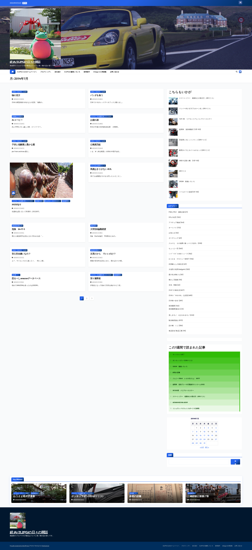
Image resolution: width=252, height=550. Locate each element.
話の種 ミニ (16, 275)
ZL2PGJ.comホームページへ (27, 72)
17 (204, 435)
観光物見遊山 (65, 201)
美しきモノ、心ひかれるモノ (52, 201)
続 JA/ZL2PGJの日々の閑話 (25, 61)
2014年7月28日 (97, 123)
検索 (170, 455)
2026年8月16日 (194, 499)
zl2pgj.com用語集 (100, 72)
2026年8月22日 (78, 499)
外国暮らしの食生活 (18, 116)
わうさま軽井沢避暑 (24, 496)
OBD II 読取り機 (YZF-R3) (189, 161)
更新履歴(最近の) (175, 309)
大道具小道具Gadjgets (177, 269)
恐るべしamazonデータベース (26, 278)
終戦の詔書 (135, 496)
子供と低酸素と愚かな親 (23, 144)
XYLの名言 (94, 225)
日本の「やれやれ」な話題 (20, 91)
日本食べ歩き (39, 201)
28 (193, 443)
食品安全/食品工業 (18, 225)
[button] (236, 72)
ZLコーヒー (17, 120)
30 (201, 443)
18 (208, 435)
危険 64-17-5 (18, 229)
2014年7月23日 (19, 208)
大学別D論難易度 (98, 229)
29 (197, 443)
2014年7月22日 (97, 173)
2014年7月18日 (97, 233)
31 (204, 443)
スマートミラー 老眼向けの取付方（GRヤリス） (197, 98)
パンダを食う (96, 95)
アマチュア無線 (174, 222)
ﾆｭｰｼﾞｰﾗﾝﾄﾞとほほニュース (98, 165)
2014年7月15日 (19, 282)
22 (197, 439)
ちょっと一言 (173, 248)
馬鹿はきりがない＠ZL (101, 169)
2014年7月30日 (97, 99)
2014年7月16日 (97, 257)
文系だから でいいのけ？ (103, 253)
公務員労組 (95, 144)
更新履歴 (172, 306)
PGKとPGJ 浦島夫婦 (176, 212)
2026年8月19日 (136, 499)
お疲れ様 (94, 120)
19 (212, 435)
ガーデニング (173, 238)
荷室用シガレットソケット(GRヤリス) (192, 140)
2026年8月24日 (20, 499)
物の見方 (16, 95)
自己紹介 (58, 72)
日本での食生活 (174, 290)
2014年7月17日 (19, 257)
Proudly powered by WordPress (19, 546)
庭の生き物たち (174, 274)
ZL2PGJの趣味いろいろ (72, 72)
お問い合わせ (114, 72)
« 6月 (202, 447)
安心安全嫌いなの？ (21, 253)
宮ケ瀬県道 (95, 278)
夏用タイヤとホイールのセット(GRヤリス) (194, 150)
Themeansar (45, 546)
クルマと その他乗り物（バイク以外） (101, 116)
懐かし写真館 (173, 280)
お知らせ (172, 233)
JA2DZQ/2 (16, 204)
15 (196, 435)
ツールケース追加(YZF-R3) (189, 192)
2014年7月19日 (19, 233)
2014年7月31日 (19, 99)
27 (216, 439)
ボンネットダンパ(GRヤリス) (87, 496)
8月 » (207, 447)
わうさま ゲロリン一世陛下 (179, 259)
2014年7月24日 (97, 148)
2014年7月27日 (19, 148)
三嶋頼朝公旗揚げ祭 (198, 496)
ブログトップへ (45, 72)
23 (201, 439)
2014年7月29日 (19, 123)
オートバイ (173, 228)
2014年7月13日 (97, 282)
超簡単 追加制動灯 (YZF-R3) (190, 129)
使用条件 (87, 72)
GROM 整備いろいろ (187, 181)
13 (216, 432)
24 (204, 439)
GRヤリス (182, 171)
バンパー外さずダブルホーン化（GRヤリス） (195, 108)
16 (200, 435)
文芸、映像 (173, 285)
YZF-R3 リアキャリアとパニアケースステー (195, 119)
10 (204, 432)
